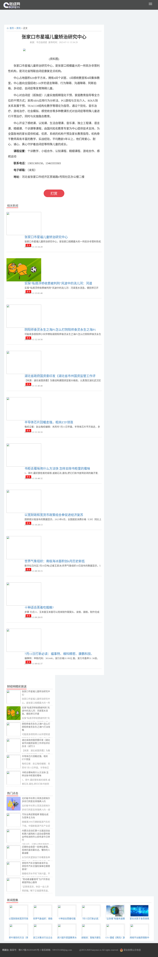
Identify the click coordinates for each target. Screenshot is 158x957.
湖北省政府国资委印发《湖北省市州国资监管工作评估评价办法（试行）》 (36, 743)
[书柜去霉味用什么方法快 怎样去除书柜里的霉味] (23, 455)
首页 (12, 28)
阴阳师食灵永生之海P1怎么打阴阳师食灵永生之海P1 (60, 329)
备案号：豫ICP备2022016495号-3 (25, 950)
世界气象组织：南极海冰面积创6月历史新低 (55, 561)
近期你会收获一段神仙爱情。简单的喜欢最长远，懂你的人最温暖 (36, 850)
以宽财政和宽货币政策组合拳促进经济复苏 (54, 515)
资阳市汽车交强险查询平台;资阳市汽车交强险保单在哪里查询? (36, 866)
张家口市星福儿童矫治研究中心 (46, 237)
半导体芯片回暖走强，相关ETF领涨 (49, 422)
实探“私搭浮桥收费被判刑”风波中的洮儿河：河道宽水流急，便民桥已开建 (36, 710)
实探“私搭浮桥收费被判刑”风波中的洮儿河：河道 (58, 283)
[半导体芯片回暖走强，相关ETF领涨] (23, 408)
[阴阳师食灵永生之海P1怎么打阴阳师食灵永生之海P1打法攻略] (23, 316)
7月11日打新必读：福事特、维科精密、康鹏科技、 (59, 654)
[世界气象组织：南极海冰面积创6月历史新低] (23, 547)
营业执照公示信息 (132, 950)
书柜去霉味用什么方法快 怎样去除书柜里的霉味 (57, 468)
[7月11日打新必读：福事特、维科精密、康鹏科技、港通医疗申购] (23, 640)
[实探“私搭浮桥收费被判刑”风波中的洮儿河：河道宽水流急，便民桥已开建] (23, 269)
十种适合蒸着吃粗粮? (39, 607)
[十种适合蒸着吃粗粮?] (23, 594)
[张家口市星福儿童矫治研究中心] (23, 223)
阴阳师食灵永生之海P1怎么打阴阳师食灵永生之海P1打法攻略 (36, 727)
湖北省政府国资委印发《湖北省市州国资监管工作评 (60, 376)
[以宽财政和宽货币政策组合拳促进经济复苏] (23, 501)
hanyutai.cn (96, 950)
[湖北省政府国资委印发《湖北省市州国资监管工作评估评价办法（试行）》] (23, 362)
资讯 (18, 28)
